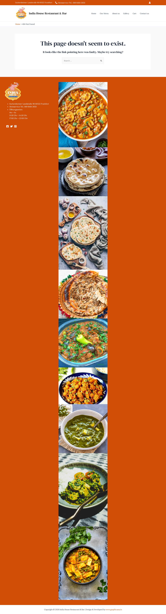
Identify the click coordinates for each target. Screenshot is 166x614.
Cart (134, 13)
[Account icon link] (150, 3)
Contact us (144, 13)
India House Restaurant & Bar (48, 13)
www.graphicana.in (114, 609)
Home (93, 13)
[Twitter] (11, 126)
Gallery (126, 13)
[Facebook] (7, 126)
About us (116, 13)
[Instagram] (15, 126)
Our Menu (104, 13)
